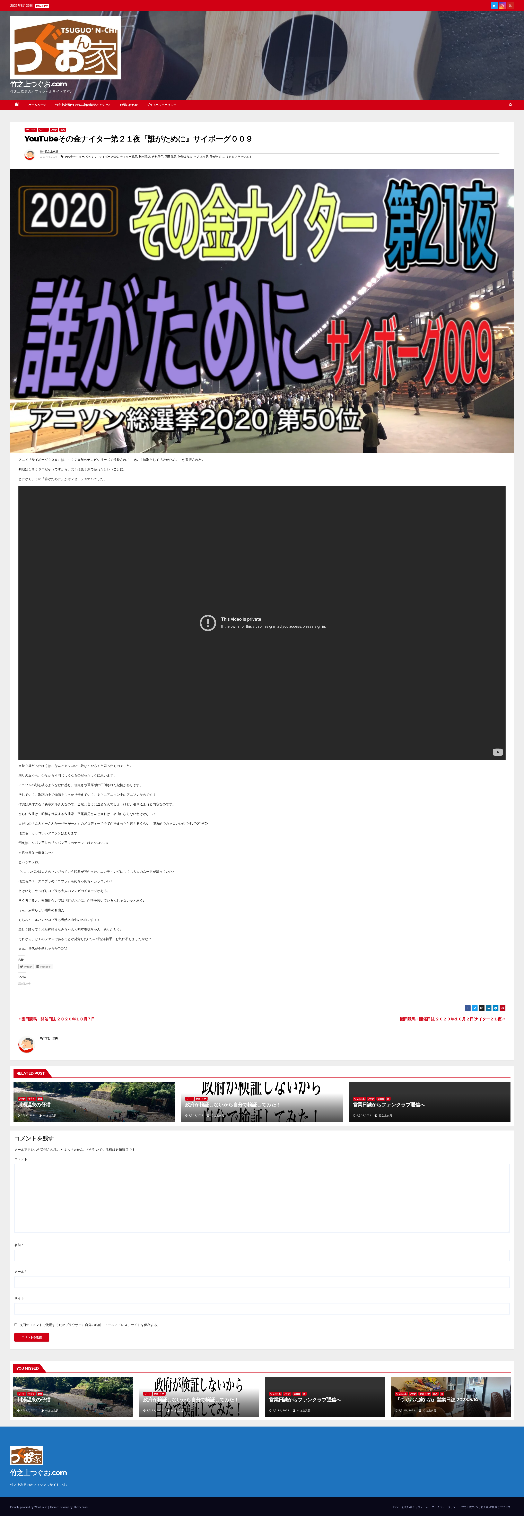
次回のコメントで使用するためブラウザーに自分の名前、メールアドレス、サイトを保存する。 (89, 1325)
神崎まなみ (185, 156)
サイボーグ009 (108, 156)
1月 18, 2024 (155, 1410)
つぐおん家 (359, 1099)
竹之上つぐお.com (38, 84)
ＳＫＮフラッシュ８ (239, 156)
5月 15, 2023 (407, 1410)
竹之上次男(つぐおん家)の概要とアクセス (83, 105)
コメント (20, 1159)
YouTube (31, 130)
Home (395, 1507)
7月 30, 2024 (29, 1410)
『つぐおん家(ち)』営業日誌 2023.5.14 (436, 1400)
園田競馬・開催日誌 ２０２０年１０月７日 (58, 1019)
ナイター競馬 (128, 156)
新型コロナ (201, 1099)
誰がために (217, 156)
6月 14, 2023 (281, 1410)
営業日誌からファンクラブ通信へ (389, 1105)
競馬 (63, 130)
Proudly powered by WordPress (29, 1507)
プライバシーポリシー (161, 105)
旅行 (40, 1099)
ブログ (54, 130)
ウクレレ (43, 130)
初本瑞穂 (144, 156)
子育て (31, 1099)
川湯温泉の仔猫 (34, 1105)
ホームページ (37, 105)
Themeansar (80, 1507)
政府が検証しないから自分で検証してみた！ (233, 1105)
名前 (18, 1245)
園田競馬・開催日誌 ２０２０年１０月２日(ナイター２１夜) (451, 1019)
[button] (510, 104)
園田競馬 (170, 156)
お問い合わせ (129, 105)
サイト (19, 1298)
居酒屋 (381, 1099)
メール (20, 1271)
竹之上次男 (51, 151)
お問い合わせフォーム (415, 1507)
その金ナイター (74, 156)
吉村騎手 (157, 156)
